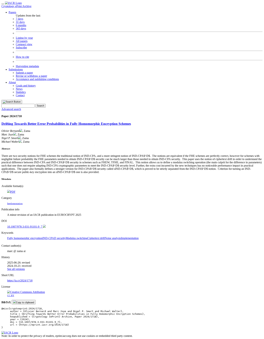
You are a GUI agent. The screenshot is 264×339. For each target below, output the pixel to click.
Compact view (24, 44)
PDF (12, 191)
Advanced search (11, 109)
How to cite (22, 56)
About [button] (12, 82)
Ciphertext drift (96, 238)
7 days (19, 18)
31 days (20, 22)
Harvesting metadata (27, 66)
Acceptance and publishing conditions (37, 79)
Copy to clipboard (25, 302)
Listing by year (24, 37)
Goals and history (26, 85)
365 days (21, 28)
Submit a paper (24, 72)
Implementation (130, 238)
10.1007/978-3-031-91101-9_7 (25, 226)
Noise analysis (113, 238)
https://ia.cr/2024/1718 (20, 280)
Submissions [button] (16, 69)
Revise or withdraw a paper (31, 75)
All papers (21, 41)
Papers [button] (12, 12)
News (19, 88)
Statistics (21, 92)
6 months (21, 25)
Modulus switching (76, 238)
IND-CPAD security (54, 238)
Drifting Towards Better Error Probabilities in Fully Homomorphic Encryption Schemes (66, 124)
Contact (20, 95)
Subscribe (21, 47)
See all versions (16, 269)
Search (40, 105)
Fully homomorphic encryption (24, 238)
